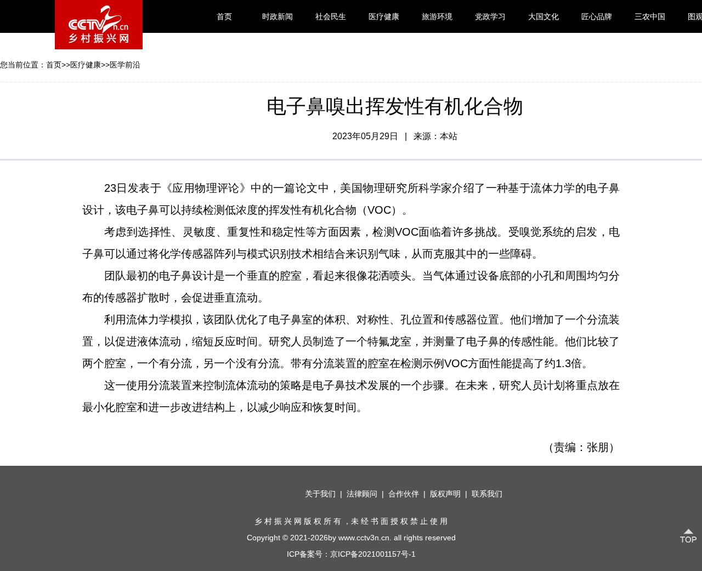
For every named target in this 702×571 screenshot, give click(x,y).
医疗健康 (384, 16)
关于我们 (320, 493)
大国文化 (543, 16)
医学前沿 (125, 64)
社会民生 (330, 16)
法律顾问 (362, 493)
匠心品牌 (596, 16)
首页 (224, 16)
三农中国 (650, 16)
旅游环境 (437, 16)
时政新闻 (277, 16)
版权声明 (445, 493)
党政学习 (490, 16)
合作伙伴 (403, 493)
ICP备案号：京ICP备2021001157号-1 (351, 554)
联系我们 (487, 493)
